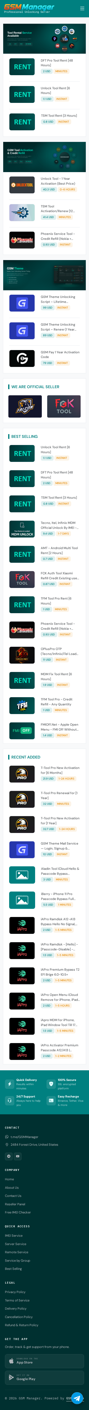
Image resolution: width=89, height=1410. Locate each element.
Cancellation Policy (19, 1317)
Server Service (15, 1244)
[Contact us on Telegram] (77, 1398)
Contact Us (13, 1196)
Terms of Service (17, 1300)
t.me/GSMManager (24, 1137)
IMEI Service (13, 1235)
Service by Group (17, 1260)
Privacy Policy (15, 1292)
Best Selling (13, 1269)
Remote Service (16, 1252)
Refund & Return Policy (21, 1325)
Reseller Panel (15, 1204)
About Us (12, 1188)
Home (9, 1179)
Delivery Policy (15, 1308)
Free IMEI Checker (18, 1212)
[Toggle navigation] (82, 9)
